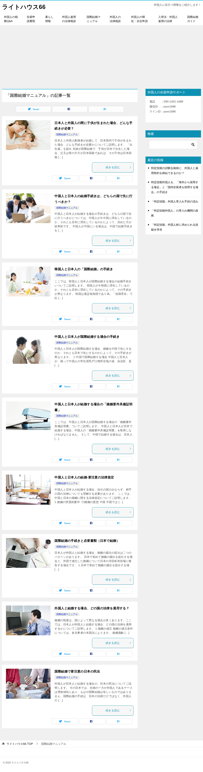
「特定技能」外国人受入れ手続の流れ (174, 201)
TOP (20, 743)
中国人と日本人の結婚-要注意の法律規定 (84, 477)
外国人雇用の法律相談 (69, 19)
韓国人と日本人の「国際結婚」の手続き (84, 269)
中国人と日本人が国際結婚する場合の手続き (87, 336)
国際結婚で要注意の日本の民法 (77, 671)
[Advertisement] (101, 55)
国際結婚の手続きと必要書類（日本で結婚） (87, 540)
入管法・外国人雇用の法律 (168, 19)
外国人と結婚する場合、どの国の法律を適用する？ (92, 608)
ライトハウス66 (24, 7)
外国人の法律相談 (115, 19)
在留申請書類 (31, 19)
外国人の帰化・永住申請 (139, 19)
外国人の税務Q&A (11, 19)
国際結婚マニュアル (94, 19)
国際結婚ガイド (192, 19)
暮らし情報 (49, 19)
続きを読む (113, 167)
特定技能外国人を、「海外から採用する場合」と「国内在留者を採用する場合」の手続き (174, 187)
